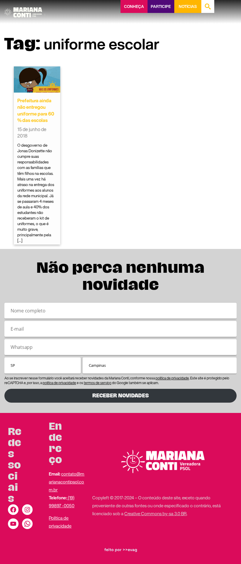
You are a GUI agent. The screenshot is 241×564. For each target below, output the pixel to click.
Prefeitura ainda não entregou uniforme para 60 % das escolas (35, 110)
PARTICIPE (161, 6)
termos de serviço (97, 382)
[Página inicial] (24, 10)
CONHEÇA (134, 6)
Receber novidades (120, 395)
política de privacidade (172, 378)
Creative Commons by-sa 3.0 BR (155, 513)
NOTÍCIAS (188, 6)
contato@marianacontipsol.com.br (66, 482)
